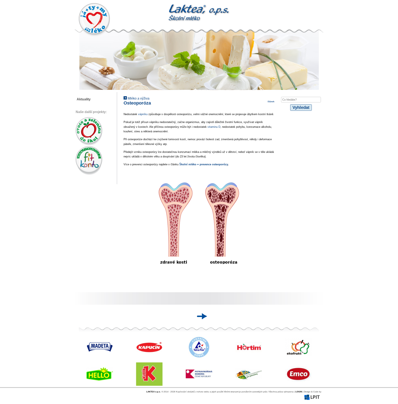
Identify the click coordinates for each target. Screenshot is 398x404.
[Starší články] (200, 316)
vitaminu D (213, 126)
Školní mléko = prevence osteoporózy (203, 164)
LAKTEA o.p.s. (153, 392)
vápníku (143, 114)
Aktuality (84, 99)
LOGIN (298, 392)
